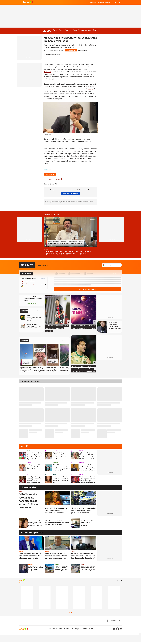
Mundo (20, 491)
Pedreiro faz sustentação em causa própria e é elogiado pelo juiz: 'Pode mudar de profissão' (83, 555)
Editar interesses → (116, 273)
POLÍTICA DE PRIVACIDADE (85, 629)
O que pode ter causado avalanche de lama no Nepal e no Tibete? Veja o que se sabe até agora (88, 568)
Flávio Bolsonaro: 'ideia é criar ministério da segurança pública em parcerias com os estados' (57, 522)
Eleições (21, 551)
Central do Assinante (104, 2)
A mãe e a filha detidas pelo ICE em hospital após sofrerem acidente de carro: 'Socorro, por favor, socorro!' (35, 523)
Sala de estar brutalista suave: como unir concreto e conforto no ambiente (88, 523)
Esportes (55, 462)
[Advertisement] (109, 523)
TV (27, 474)
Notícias (58, 179)
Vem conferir (30, 304)
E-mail (115, 2)
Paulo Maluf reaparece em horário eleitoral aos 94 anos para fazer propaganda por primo (56, 555)
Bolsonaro (47, 72)
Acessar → (39, 311)
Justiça (73, 551)
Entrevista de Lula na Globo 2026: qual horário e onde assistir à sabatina (35, 568)
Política (51, 179)
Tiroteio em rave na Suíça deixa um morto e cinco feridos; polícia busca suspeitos (83, 510)
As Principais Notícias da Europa (79, 506)
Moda (54, 474)
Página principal (28, 2)
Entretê (81, 450)
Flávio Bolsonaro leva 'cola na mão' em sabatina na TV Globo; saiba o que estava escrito (30, 555)
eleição (90, 89)
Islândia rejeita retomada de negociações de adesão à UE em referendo (28, 501)
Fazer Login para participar (70, 193)
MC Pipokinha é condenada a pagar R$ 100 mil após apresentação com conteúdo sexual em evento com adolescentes (56, 510)
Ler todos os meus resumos (87, 289)
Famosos (55, 450)
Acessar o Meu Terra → (42, 265)
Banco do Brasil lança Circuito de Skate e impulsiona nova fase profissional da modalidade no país (61, 568)
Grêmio (28, 450)
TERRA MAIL (93, 2)
